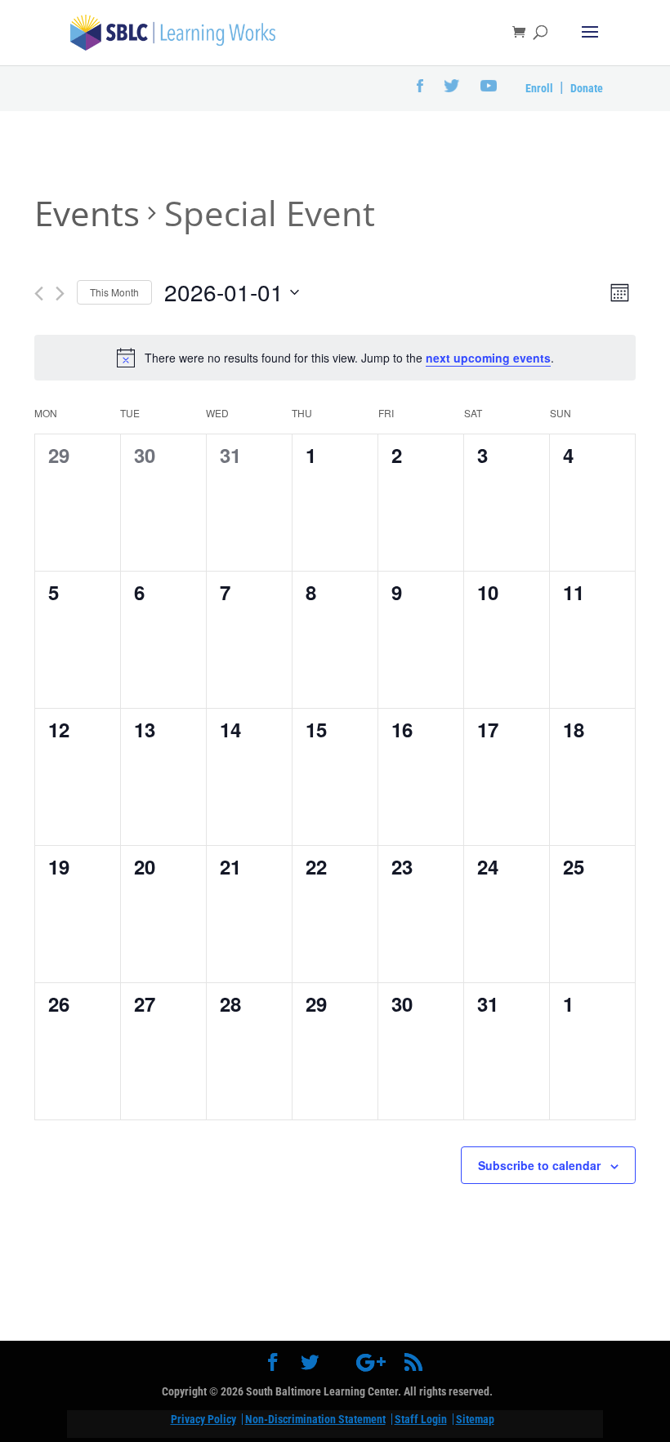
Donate (586, 88)
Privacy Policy (203, 1419)
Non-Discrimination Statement (315, 1419)
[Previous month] (38, 293)
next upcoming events (488, 357)
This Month (114, 292)
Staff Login (421, 1419)
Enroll (539, 88)
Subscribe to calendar (539, 1165)
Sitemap (475, 1419)
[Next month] (60, 293)
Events (87, 212)
